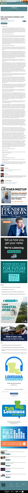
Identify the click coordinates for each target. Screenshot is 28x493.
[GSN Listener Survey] (14, 249)
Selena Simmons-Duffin (11, 20)
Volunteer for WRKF (18, 486)
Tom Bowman (4, 20)
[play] (1, 3)
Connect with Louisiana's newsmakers (14, 421)
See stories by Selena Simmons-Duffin (9, 183)
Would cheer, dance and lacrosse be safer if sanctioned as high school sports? (11, 345)
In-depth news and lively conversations (14, 383)
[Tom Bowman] (2, 169)
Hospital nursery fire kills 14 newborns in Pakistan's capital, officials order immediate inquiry (13, 294)
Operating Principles (24, 483)
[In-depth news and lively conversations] (14, 368)
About (11, 483)
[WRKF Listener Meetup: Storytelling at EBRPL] (14, 195)
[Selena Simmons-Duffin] (2, 182)
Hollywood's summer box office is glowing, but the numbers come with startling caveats (13, 291)
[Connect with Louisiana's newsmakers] (14, 410)
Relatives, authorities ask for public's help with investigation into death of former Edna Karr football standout (14, 350)
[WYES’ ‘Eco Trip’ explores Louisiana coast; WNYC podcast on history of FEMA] (3, 452)
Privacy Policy (11, 486)
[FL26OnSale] (14, 220)
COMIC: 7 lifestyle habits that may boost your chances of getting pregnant (11, 287)
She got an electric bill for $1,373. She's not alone (8, 289)
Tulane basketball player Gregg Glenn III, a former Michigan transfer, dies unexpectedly (13, 347)
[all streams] (27, 3)
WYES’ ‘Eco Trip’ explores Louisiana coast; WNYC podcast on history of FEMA (14, 451)
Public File (17, 483)
